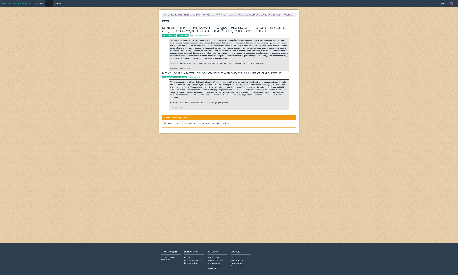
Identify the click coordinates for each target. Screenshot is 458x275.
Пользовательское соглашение (167, 259)
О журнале (39, 3)
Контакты (187, 257)
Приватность (212, 269)
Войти (443, 4)
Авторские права (214, 263)
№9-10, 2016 (176, 15)
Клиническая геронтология (16, 3)
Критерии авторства (215, 266)
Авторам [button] (58, 4)
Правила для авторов (215, 260)
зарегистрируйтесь (206, 123)
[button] (452, 3)
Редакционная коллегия (192, 260)
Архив (48, 4)
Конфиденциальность (239, 266)
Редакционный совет (191, 263)
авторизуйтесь (223, 123)
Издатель (234, 257)
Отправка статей (213, 257)
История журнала (237, 263)
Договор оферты (237, 260)
